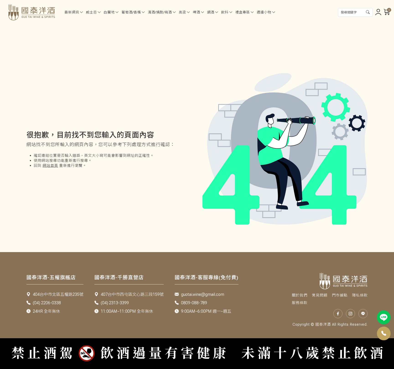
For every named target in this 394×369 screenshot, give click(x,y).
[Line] (384, 317)
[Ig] (350, 313)
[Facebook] (337, 313)
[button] (368, 12)
